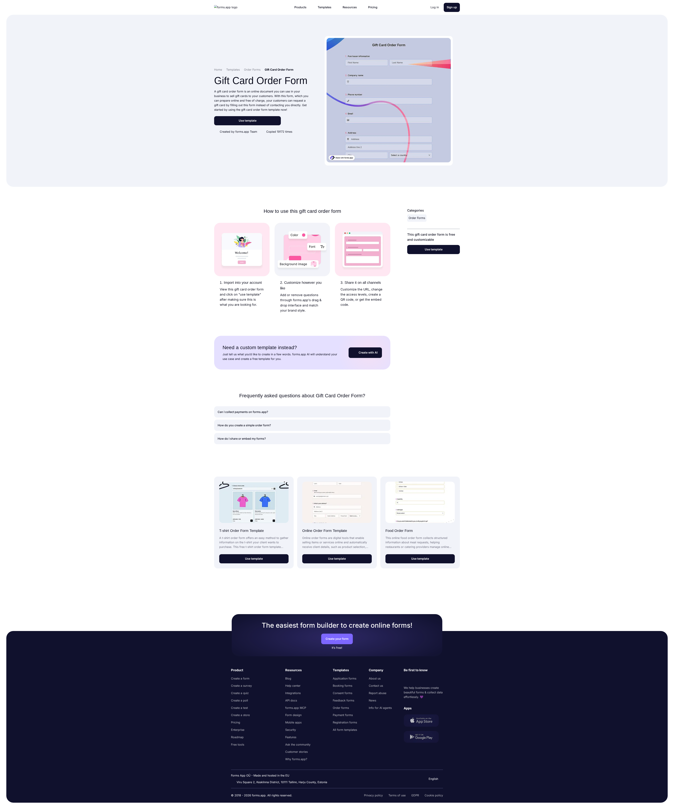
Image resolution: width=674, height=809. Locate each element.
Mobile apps (293, 722)
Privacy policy (373, 795)
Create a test (239, 708)
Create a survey (241, 685)
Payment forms (343, 715)
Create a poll (239, 700)
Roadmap (237, 737)
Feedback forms (343, 700)
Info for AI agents (380, 708)
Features (290, 737)
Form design (293, 715)
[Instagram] (414, 679)
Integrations (293, 693)
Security (290, 730)
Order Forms (417, 218)
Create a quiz (240, 693)
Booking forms (342, 685)
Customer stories (296, 751)
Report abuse (377, 693)
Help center (292, 685)
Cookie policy (434, 795)
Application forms (344, 678)
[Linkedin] (406, 679)
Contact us (376, 685)
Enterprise (237, 730)
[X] (422, 679)
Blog (288, 678)
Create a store (240, 715)
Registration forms (345, 722)
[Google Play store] (423, 738)
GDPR (415, 795)
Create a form (240, 678)
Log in (435, 7)
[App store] (423, 721)
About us (375, 678)
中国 (431, 769)
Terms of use (397, 795)
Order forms (341, 708)
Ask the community (297, 744)
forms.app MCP (295, 708)
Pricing (235, 722)
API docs (291, 700)
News (372, 700)
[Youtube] (429, 679)
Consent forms (342, 693)
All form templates (345, 730)
